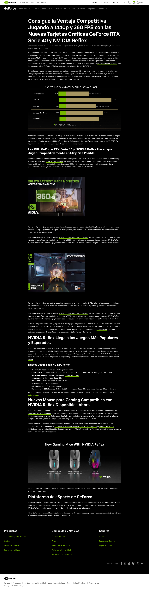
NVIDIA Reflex (33, 49)
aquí (44, 491)
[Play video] (57, 197)
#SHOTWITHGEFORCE (61, 545)
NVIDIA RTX (43, 49)
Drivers (72, 9)
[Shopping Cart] (134, 3)
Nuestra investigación (54, 161)
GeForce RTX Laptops (101, 46)
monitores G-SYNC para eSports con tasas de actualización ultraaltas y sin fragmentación (83, 58)
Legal (50, 583)
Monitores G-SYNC (12, 545)
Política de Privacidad (12, 583)
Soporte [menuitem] (115, 2)
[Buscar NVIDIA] (124, 2)
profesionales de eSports (107, 63)
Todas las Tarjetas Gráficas (15, 536)
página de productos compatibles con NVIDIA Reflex (89, 324)
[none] (124, 1)
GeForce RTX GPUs (86, 46)
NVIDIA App (61, 9)
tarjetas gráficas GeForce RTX (109, 52)
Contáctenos (93, 583)
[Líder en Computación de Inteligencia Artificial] (10, 2)
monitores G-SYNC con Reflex (39, 413)
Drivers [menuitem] (107, 2)
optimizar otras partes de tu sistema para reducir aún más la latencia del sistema (59, 332)
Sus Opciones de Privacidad (34, 583)
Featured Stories (72, 46)
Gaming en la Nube (12, 550)
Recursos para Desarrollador (63, 554)
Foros (54, 541)
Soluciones (34, 2)
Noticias (81, 9)
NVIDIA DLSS (115, 46)
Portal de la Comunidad (61, 550)
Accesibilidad (59, 583)
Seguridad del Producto (76, 583)
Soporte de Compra (107, 541)
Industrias (45, 2)
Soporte (91, 9)
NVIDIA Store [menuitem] (97, 2)
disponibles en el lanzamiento (89, 389)
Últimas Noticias (58, 536)
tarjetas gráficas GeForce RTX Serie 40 (90, 74)
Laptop (7, 541)
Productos (24, 2)
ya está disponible (72, 375)
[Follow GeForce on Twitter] (138, 563)
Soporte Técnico (105, 545)
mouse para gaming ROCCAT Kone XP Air (75, 429)
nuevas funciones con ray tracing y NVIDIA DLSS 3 (93, 372)
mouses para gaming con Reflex (43, 416)
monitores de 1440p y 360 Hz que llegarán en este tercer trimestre (82, 76)
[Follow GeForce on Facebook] (121, 563)
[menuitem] (24, 2)
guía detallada (102, 329)
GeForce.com (33, 395)
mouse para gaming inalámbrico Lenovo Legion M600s (76, 426)
